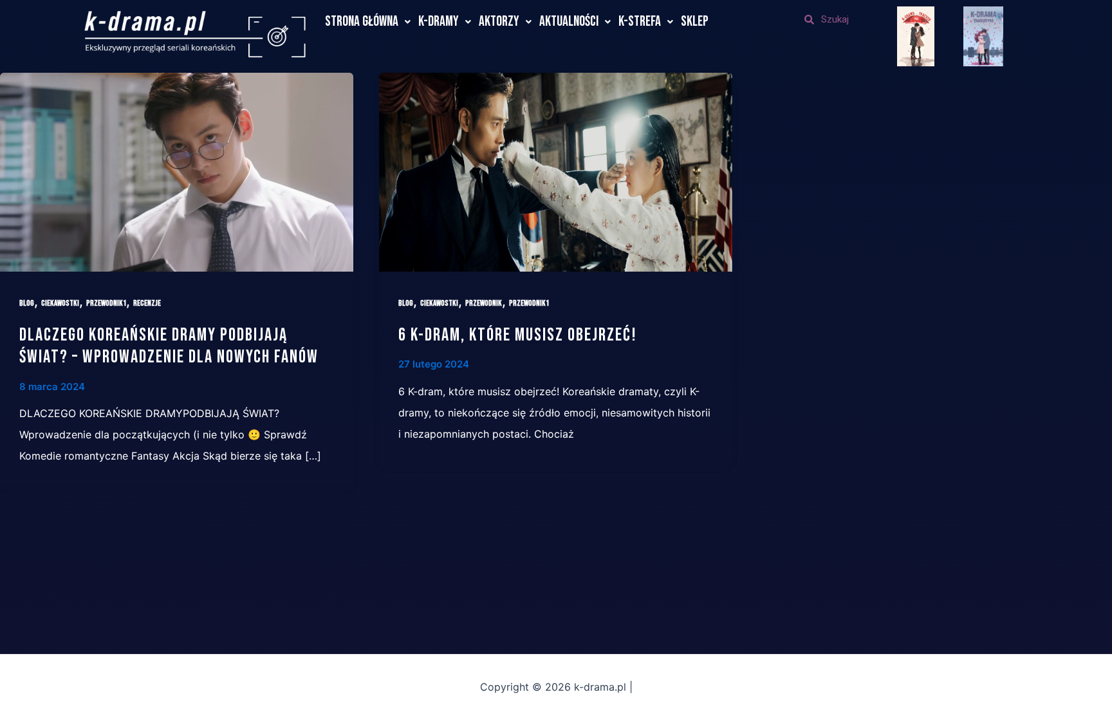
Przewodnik (483, 303)
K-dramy (438, 21)
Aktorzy (499, 21)
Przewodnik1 (106, 303)
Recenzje (147, 303)
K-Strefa (639, 21)
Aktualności (568, 21)
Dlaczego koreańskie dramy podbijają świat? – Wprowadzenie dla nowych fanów (169, 346)
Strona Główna (361, 21)
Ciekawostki (60, 303)
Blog (26, 303)
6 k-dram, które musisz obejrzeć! (517, 335)
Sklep (695, 21)
